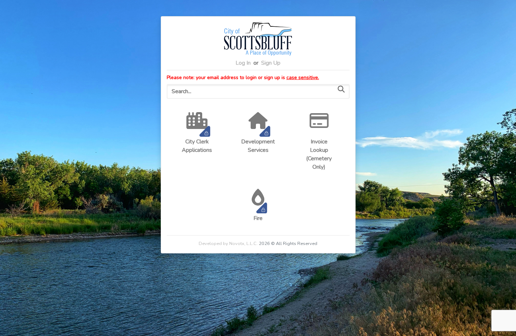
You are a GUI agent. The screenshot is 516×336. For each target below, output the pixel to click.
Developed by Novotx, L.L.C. (228, 243)
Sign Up (270, 63)
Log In (243, 63)
